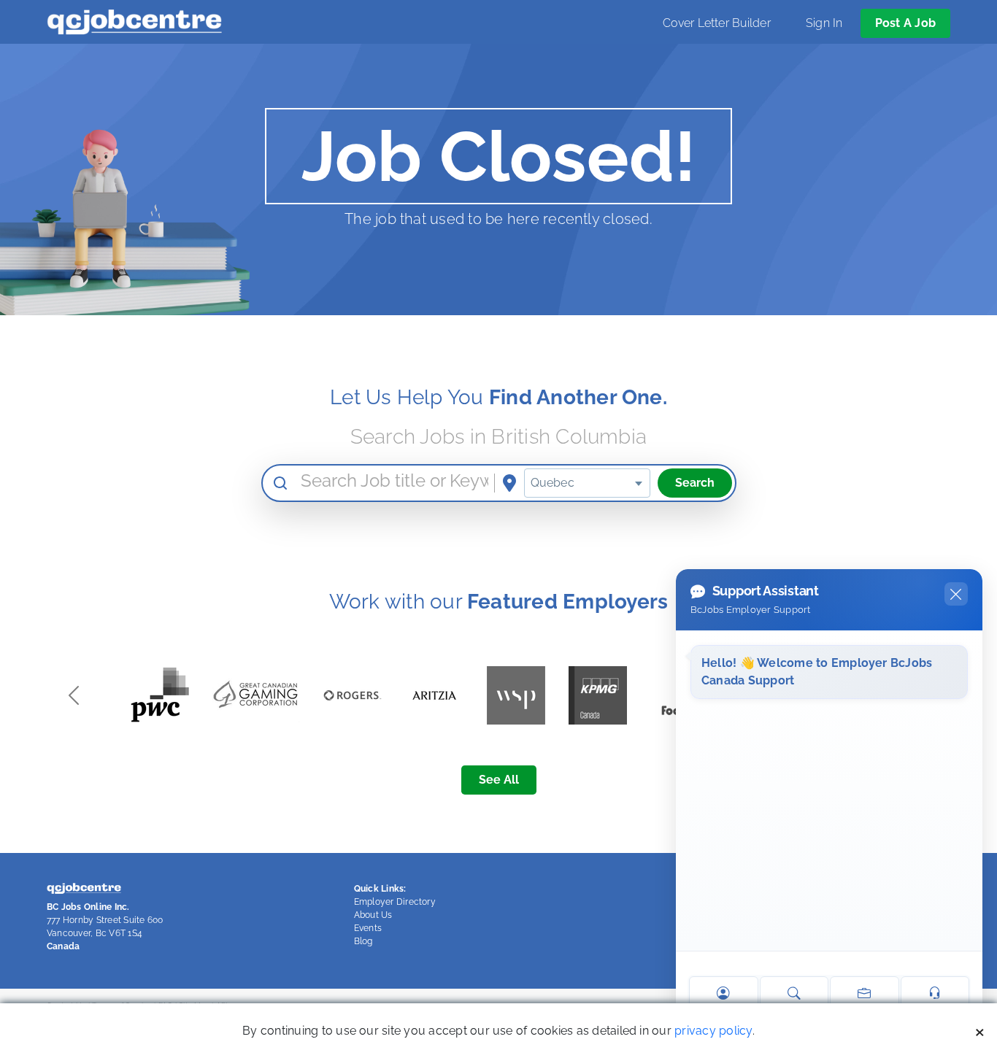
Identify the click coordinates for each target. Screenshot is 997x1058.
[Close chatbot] (956, 594)
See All (499, 780)
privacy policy (713, 1031)
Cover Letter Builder (717, 23)
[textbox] (587, 483)
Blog (363, 941)
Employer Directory (395, 902)
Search (695, 483)
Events (368, 928)
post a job (905, 23)
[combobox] (587, 483)
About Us (373, 915)
